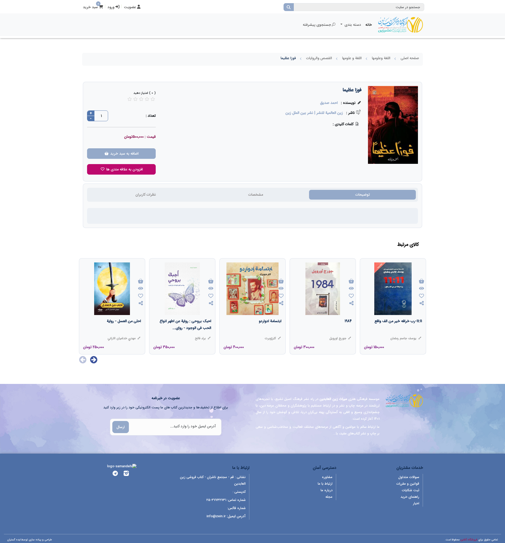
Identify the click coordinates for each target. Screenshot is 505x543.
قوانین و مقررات (407, 483)
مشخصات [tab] (255, 194)
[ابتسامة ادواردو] (270, 331)
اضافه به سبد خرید (124, 153)
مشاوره (327, 477)
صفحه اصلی (410, 58)
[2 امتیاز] (135, 99)
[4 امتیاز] (147, 99)
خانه (368, 25)
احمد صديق (329, 103)
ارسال (121, 427)
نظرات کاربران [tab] (145, 194)
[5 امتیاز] (153, 99)
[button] (93, 360)
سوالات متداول (408, 477)
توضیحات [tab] (362, 194)
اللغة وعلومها (381, 58)
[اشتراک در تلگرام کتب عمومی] (115, 474)
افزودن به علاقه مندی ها (124, 169)
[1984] (348, 331)
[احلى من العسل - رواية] (124, 331)
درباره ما (326, 490)
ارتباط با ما (325, 483)
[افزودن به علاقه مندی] (421, 296)
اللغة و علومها (352, 58)
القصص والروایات (319, 58)
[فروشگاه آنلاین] (400, 25)
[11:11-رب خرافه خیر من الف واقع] (398, 331)
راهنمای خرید (410, 497)
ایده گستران (14, 540)
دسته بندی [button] (352, 25)
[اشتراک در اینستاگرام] (126, 474)
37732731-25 (216, 500)
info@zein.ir (216, 516)
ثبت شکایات (410, 490)
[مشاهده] (421, 289)
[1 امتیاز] (130, 99)
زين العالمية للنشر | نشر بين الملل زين (314, 113)
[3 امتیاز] (141, 99)
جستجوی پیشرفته (317, 25)
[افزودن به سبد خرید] (421, 281)
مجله (328, 497)
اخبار (416, 503)
